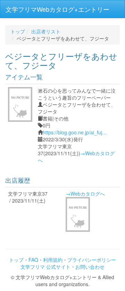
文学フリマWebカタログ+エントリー (57, 9)
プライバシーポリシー (91, 259)
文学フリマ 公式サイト (45, 266)
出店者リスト (45, 31)
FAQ (33, 259)
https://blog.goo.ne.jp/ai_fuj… (75, 132)
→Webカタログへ (85, 193)
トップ (17, 31)
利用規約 (52, 259)
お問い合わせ (90, 266)
